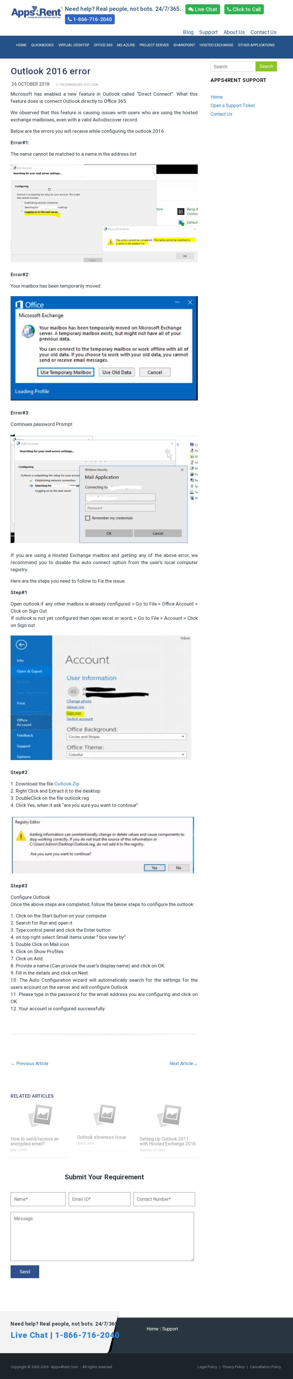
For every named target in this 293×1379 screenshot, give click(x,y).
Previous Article (29, 1063)
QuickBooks (42, 45)
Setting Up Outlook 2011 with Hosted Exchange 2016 (168, 1141)
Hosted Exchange (216, 45)
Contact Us (264, 32)
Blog (188, 32)
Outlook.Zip (66, 784)
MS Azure (126, 45)
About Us (234, 32)
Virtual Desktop (73, 45)
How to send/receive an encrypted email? (35, 1141)
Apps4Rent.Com (64, 1367)
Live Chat (205, 9)
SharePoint (184, 45)
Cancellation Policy (265, 1367)
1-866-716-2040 (92, 19)
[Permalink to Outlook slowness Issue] (104, 1115)
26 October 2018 (31, 84)
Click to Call (246, 9)
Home (21, 45)
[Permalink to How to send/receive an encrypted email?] (40, 1116)
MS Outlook (88, 85)
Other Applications (256, 45)
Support (208, 32)
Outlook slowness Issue (101, 1137)
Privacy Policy (234, 1367)
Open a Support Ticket (233, 105)
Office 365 (103, 45)
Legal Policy (207, 1367)
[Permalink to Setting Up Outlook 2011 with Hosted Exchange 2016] (169, 1116)
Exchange (68, 85)
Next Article (184, 1063)
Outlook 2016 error (51, 71)
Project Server (154, 45)
